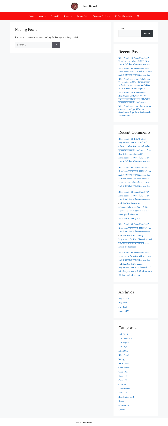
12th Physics (123, 346)
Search (121, 28)
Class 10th (123, 371)
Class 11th (123, 375)
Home (31, 16)
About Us (42, 16)
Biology (121, 359)
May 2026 (122, 306)
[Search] (56, 45)
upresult (122, 409)
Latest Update (124, 388)
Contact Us (55, 16)
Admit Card (123, 350)
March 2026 (123, 311)
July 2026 (122, 302)
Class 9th (122, 384)
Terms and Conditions (101, 16)
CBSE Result (124, 367)
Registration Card (126, 396)
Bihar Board (88, 6)
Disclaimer (68, 16)
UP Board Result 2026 (123, 16)
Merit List (122, 392)
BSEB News (123, 363)
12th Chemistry (125, 338)
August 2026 (124, 298)
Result (121, 401)
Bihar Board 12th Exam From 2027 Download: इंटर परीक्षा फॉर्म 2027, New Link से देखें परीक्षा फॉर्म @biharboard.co (134, 61)
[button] (138, 16)
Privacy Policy (82, 16)
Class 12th (123, 380)
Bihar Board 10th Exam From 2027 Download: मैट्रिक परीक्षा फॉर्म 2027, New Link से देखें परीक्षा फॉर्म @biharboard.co (135, 71)
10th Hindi (123, 334)
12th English (124, 342)
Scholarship (123, 405)
